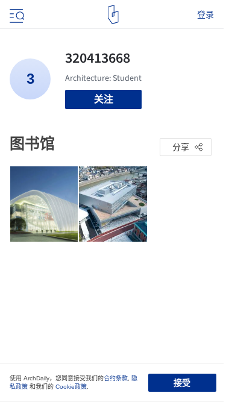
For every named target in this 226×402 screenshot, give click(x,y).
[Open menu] (15, 14)
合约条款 (116, 378)
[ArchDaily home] (113, 14)
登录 (205, 14)
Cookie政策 (71, 386)
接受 (182, 383)
